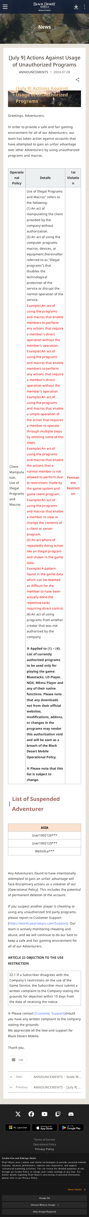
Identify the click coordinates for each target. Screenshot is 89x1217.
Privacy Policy (44, 1149)
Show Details (75, 1189)
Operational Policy (44, 1144)
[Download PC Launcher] (76, 7)
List (20, 1060)
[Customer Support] (49, 1013)
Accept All (44, 1198)
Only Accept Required (44, 1212)
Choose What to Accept (43, 1205)
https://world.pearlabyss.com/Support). (39, 923)
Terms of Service (44, 1139)
